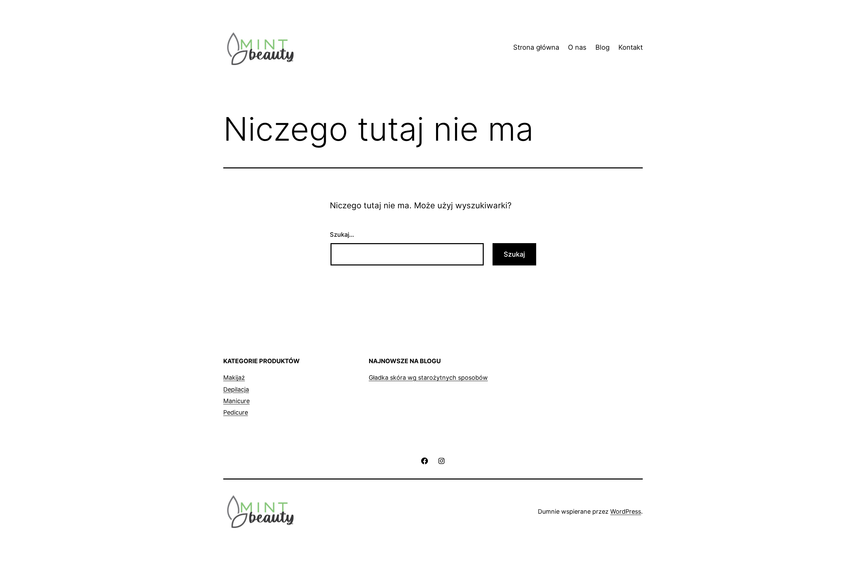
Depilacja (236, 389)
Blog (602, 47)
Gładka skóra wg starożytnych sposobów (428, 377)
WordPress (625, 511)
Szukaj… (342, 234)
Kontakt (630, 47)
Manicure (236, 400)
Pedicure (235, 412)
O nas (577, 47)
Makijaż (234, 377)
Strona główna (536, 47)
